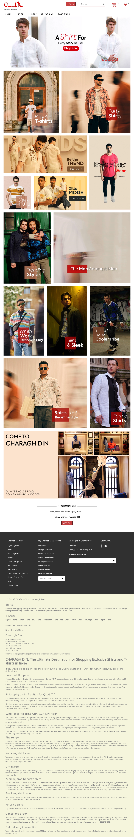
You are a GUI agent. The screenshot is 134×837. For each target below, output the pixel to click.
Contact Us (26, 625)
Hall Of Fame (12, 569)
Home (9, 549)
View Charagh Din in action (17, 573)
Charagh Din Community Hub (80, 549)
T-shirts (19, 14)
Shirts (8, 14)
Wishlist (10, 557)
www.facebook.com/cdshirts (60, 654)
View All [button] (67, 523)
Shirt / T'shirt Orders (46, 553)
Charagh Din (13, 635)
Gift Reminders (44, 569)
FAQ (9, 581)
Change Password (45, 549)
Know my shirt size (17, 753)
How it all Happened (18, 675)
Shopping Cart (13, 553)
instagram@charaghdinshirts (25, 654)
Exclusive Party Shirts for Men (22, 611)
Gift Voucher (46, 14)
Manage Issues (44, 565)
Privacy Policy (12, 585)
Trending (33, 14)
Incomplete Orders (45, 561)
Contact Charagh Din (15, 577)
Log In (71, 4)
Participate (73, 546)
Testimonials (12, 565)
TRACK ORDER (63, 14)
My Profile (42, 546)
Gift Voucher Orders (46, 557)
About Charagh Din (14, 561)
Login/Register (13, 546)
